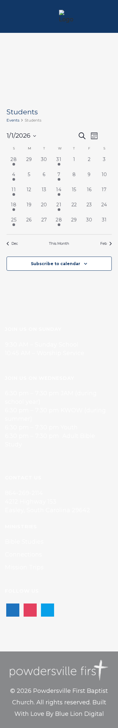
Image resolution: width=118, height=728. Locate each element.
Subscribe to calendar (55, 263)
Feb (103, 243)
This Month (59, 243)
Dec (14, 243)
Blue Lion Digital (79, 713)
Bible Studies (24, 541)
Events (13, 120)
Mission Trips (24, 567)
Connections (23, 554)
